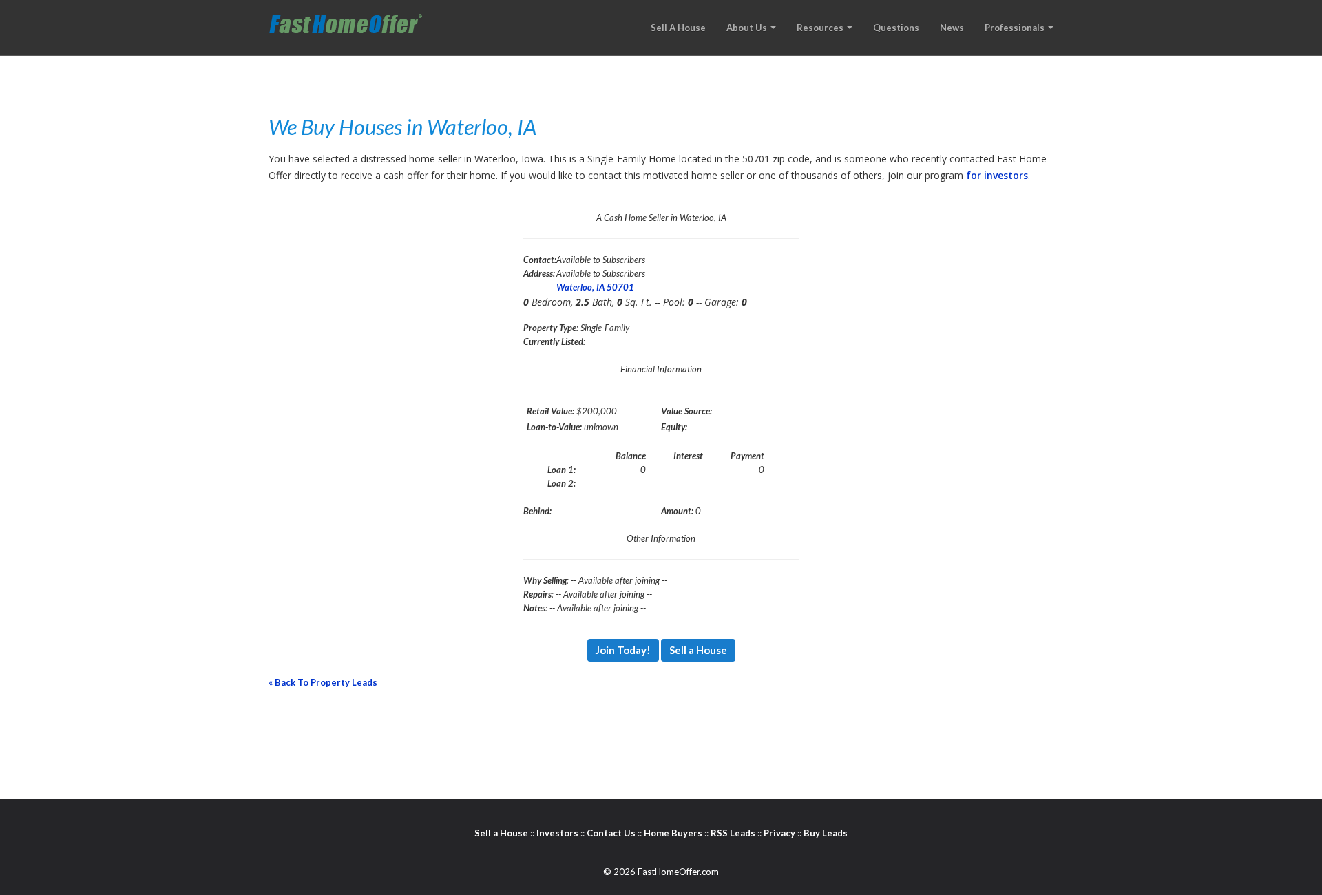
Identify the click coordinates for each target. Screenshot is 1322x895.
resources (821, 27)
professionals (1016, 27)
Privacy (779, 833)
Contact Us (611, 833)
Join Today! (623, 650)
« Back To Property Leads (323, 682)
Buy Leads (826, 833)
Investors (557, 833)
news (952, 27)
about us (747, 27)
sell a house (678, 27)
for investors (997, 175)
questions (896, 27)
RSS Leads (733, 833)
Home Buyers (673, 833)
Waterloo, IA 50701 (595, 287)
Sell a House (698, 650)
